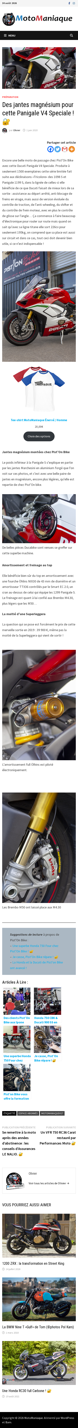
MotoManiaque (33, 1418)
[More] (72, 149)
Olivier (16, 130)
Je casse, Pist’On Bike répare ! (33, 957)
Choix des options (39, 436)
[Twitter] (57, 149)
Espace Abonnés (28, 1113)
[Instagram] (74, 3)
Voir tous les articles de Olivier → (49, 1183)
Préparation (10, 97)
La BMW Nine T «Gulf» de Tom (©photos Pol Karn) (38, 1327)
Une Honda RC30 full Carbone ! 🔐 (27, 1391)
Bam (8, 1422)
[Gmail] (64, 149)
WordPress (67, 1418)
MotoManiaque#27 (52, 1113)
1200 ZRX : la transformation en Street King (33, 1263)
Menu (11, 35)
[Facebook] (70, 3)
